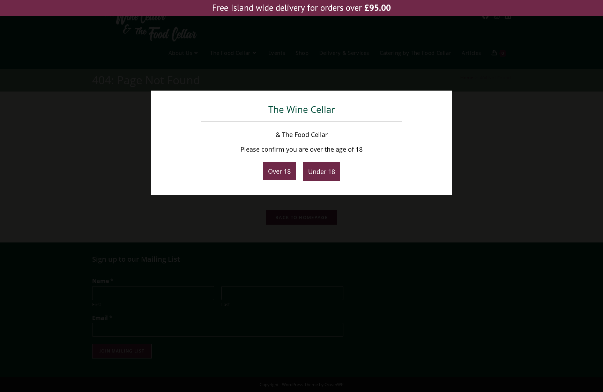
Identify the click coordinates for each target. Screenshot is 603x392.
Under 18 (321, 171)
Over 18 (279, 171)
